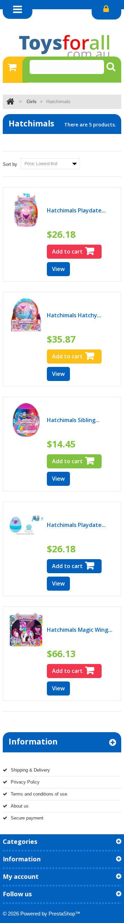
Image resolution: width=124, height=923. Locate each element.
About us (20, 806)
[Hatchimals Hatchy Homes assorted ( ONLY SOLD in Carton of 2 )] (26, 315)
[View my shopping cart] (15, 70)
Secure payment (27, 818)
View (58, 269)
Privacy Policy (25, 782)
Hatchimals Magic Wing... (79, 629)
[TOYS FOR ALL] (62, 46)
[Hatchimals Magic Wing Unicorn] (26, 629)
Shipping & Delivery (30, 770)
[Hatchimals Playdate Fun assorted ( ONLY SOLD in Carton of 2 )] (26, 210)
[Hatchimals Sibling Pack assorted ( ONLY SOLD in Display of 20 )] (26, 420)
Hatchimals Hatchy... (74, 315)
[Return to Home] (10, 101)
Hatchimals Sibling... (73, 420)
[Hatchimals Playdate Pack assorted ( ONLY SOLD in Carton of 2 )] (26, 524)
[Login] (106, 10)
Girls (32, 101)
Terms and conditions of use (39, 794)
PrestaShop (62, 913)
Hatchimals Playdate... (76, 210)
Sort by (10, 164)
